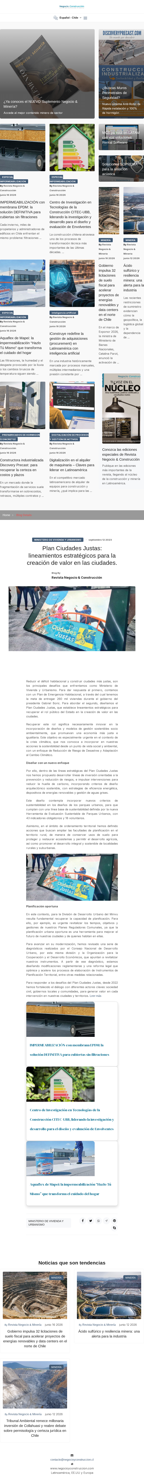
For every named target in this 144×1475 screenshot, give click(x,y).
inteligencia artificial (64, 312)
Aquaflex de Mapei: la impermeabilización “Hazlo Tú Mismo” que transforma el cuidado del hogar (21, 345)
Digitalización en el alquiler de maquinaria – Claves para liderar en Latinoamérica (72, 465)
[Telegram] (106, 1220)
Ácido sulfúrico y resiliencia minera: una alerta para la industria (133, 278)
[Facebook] (82, 1220)
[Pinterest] (114, 1220)
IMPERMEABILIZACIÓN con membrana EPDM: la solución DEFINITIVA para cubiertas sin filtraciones (22, 209)
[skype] (114, 1227)
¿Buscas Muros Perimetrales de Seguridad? (114, 93)
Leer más (95, 995)
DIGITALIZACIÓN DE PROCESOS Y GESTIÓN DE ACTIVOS (69, 437)
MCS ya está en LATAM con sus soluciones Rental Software (121, 137)
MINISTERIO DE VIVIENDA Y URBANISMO (57, 539)
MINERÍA (106, 240)
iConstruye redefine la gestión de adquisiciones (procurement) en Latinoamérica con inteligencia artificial (69, 343)
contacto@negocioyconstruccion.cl (72, 1459)
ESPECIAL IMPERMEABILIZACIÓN (13, 179)
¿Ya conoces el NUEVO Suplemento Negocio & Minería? (40, 104)
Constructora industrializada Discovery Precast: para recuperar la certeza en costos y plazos (21, 467)
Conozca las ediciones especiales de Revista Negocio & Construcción (121, 454)
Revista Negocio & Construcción (77, 577)
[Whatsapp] (98, 1220)
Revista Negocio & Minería (105, 249)
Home (6, 515)
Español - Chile (69, 17)
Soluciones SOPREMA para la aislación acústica (119, 169)
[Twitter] (90, 1220)
